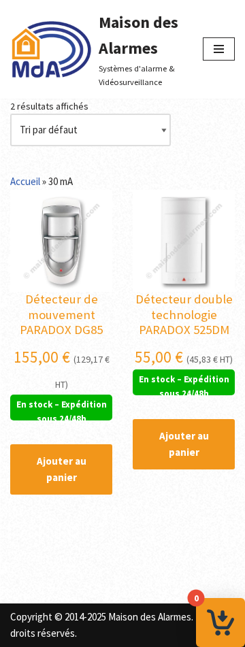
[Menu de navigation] (219, 49)
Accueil (25, 181)
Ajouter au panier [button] (61, 469)
